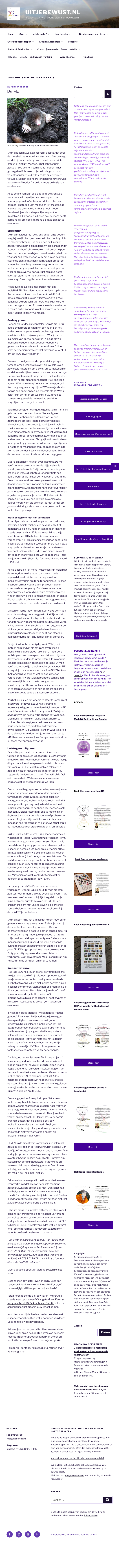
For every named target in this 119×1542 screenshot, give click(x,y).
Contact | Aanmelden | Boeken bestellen (57, 49)
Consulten (51, 1347)
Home (10, 34)
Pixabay (54, 145)
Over (21, 34)
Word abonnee (67, 57)
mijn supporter (52, 1340)
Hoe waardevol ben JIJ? (92, 791)
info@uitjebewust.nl (74, 1475)
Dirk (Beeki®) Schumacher (34, 145)
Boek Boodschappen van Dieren (91, 859)
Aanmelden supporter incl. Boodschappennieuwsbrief (77, 1458)
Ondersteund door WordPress (82, 1534)
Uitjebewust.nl (53, 12)
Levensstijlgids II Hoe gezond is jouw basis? (32, 1288)
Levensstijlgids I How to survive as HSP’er (31, 1284)
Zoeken (78, 87)
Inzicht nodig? (40, 34)
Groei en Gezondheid (49, 41)
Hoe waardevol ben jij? (31, 1321)
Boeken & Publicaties (18, 49)
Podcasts (72, 41)
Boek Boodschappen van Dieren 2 (91, 924)
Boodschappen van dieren (92, 34)
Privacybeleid (90, 1515)
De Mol (13, 91)
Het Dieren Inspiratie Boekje (89, 1171)
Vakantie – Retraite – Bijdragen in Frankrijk (29, 57)
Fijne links (88, 57)
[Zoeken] (108, 94)
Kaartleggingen (63, 34)
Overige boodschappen (19, 41)
